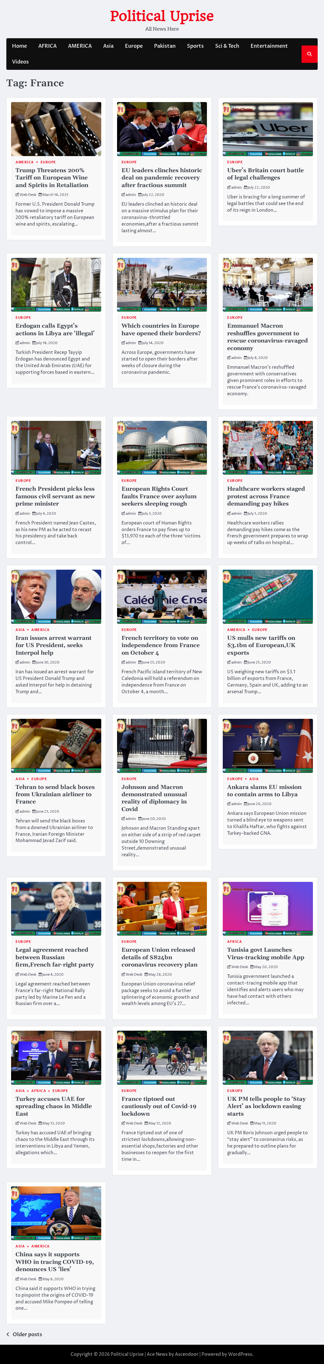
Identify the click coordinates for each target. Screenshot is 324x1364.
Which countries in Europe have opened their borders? (161, 329)
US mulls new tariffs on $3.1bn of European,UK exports (261, 645)
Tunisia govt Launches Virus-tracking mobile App (265, 953)
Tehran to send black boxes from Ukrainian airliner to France (55, 795)
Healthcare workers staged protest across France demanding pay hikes (266, 496)
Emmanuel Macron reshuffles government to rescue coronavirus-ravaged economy (267, 337)
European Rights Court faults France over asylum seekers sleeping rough (159, 496)
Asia (108, 46)
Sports (195, 46)
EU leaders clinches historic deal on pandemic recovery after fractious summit (162, 178)
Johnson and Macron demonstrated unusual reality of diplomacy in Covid (154, 798)
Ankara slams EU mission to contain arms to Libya (264, 791)
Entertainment (269, 46)
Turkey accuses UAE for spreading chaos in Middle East (54, 1106)
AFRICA (47, 46)
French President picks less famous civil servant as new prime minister (55, 496)
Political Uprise (162, 16)
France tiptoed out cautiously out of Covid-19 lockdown (159, 1106)
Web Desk (28, 194)
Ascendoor (186, 1354)
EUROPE (129, 317)
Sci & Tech (227, 46)
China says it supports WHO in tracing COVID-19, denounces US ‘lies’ (55, 1262)
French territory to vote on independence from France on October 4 (161, 645)
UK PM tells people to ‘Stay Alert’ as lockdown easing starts (266, 1106)
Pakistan (165, 46)
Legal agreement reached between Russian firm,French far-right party (55, 957)
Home (19, 46)
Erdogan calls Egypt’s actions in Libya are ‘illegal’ (55, 329)
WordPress (240, 1354)
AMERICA (80, 46)
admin (131, 194)
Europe (134, 46)
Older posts (27, 1334)
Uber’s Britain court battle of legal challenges (265, 174)
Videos (20, 61)
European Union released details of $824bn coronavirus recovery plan (159, 957)
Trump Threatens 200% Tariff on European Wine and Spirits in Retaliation (52, 178)
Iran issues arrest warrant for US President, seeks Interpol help (53, 645)
